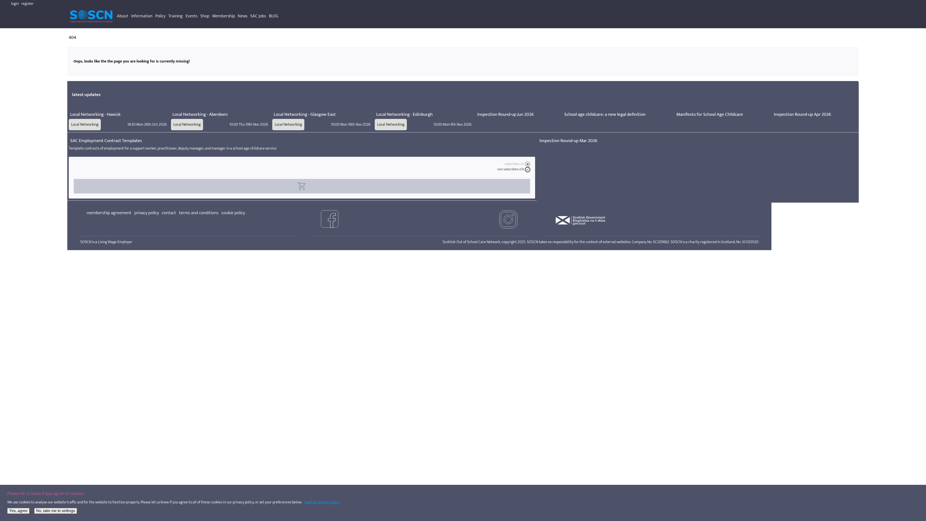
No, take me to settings (55, 511)
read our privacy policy (322, 502)
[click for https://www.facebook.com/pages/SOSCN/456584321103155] (329, 220)
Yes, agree (18, 511)
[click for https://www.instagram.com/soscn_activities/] (508, 220)
